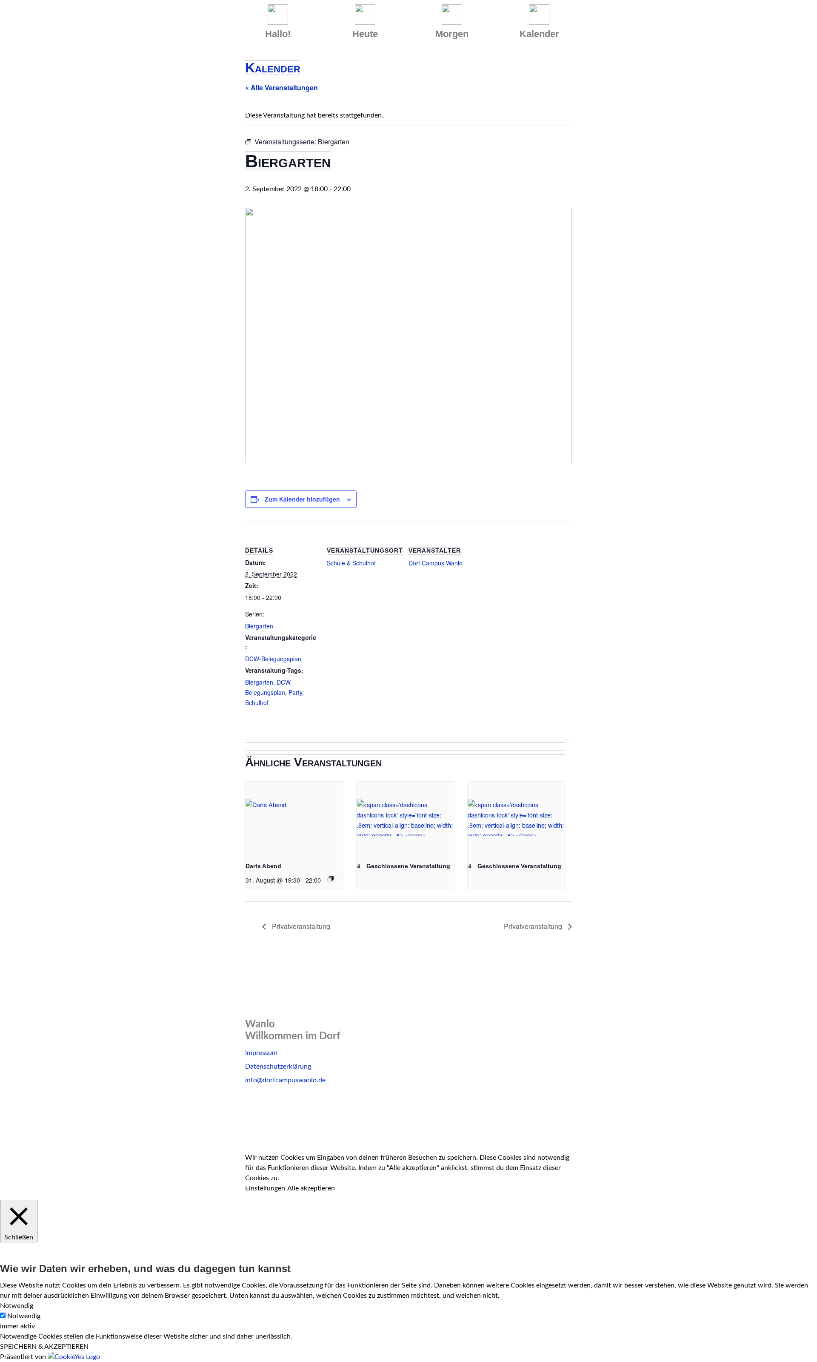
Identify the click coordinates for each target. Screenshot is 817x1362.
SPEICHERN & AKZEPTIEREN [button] (44, 1346)
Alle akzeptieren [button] (311, 1188)
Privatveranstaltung (300, 926)
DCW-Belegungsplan (273, 658)
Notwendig (23, 1316)
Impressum (261, 1052)
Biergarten (259, 626)
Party (295, 692)
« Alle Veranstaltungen (281, 87)
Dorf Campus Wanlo (435, 563)
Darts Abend (263, 866)
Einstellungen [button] (265, 1188)
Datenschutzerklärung (278, 1066)
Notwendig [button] (16, 1305)
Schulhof (257, 702)
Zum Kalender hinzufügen (302, 499)
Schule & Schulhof (351, 563)
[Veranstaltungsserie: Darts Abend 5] (331, 878)
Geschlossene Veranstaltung (407, 866)
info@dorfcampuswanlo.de (285, 1080)
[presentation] (294, 818)
